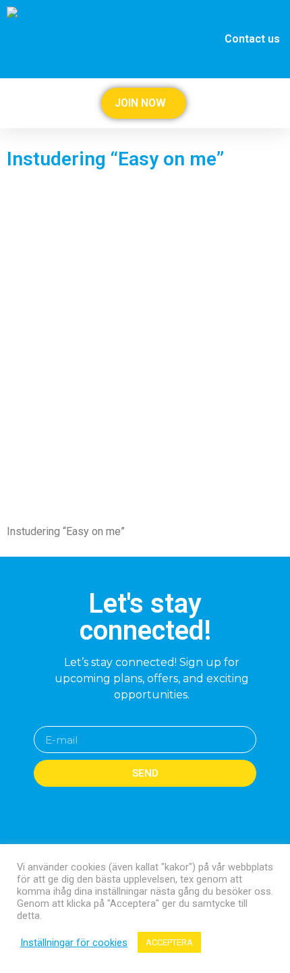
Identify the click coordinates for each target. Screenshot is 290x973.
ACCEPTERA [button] (169, 942)
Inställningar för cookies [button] (73, 943)
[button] (277, 103)
